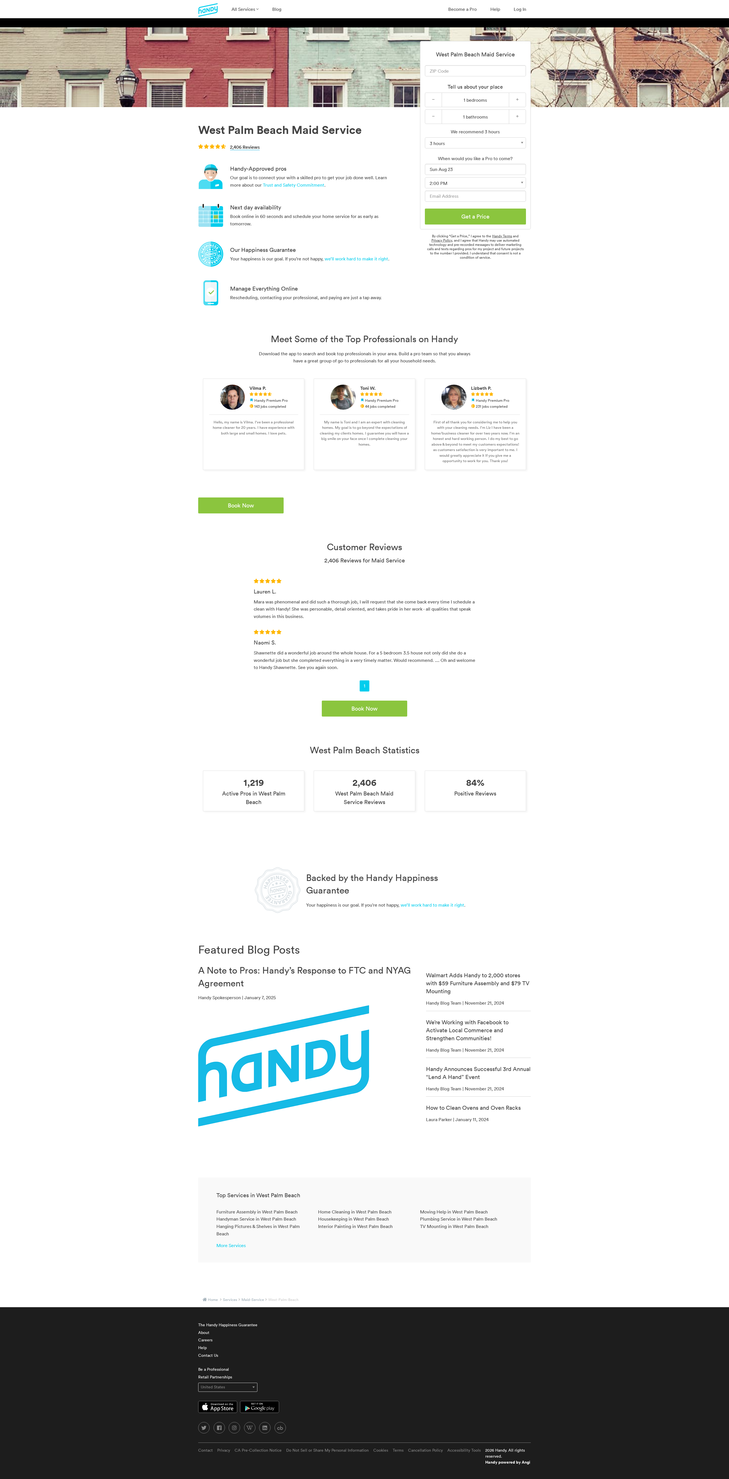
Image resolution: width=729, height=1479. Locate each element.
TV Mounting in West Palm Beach (454, 1226)
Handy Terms (502, 236)
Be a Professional (213, 1369)
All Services (244, 9)
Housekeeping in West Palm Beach (353, 1219)
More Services (231, 1245)
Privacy (223, 1450)
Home (213, 1299)
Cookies (380, 1450)
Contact (205, 1450)
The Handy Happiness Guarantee (227, 1324)
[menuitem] (245, 9)
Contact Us (208, 1355)
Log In (520, 9)
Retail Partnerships (215, 1377)
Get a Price (475, 216)
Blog (276, 9)
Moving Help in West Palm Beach (454, 1212)
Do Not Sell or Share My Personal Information (327, 1450)
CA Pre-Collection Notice (258, 1450)
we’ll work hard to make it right (356, 259)
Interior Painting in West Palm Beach (355, 1226)
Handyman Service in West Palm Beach (256, 1219)
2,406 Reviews (245, 147)
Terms (398, 1450)
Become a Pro (462, 9)
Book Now (241, 505)
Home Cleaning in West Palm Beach (355, 1212)
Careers (205, 1340)
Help (495, 9)
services (230, 1299)
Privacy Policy (441, 240)
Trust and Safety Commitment (293, 185)
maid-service (252, 1299)
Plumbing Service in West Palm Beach (458, 1219)
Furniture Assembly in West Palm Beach (257, 1212)
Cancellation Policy (425, 1450)
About (203, 1332)
